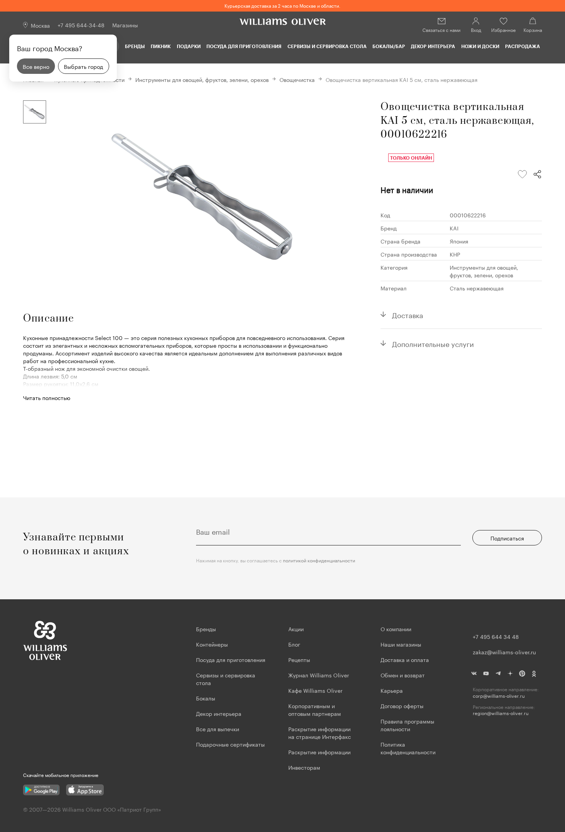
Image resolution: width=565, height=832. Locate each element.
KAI (454, 228)
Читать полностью (46, 397)
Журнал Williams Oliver (318, 674)
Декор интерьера (433, 46)
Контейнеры (212, 644)
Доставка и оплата (405, 659)
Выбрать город (83, 66)
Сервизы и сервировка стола (327, 46)
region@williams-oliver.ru (500, 713)
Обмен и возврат (403, 674)
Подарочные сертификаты (230, 744)
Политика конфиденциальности (408, 748)
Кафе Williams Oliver (315, 690)
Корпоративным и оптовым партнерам (314, 709)
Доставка (407, 314)
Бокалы (205, 698)
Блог (294, 644)
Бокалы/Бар (388, 46)
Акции (296, 628)
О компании (396, 628)
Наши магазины (401, 644)
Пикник (161, 46)
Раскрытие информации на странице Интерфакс (319, 732)
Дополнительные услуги (433, 343)
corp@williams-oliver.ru (499, 695)
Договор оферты (402, 705)
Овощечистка (297, 79)
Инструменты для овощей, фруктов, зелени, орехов (202, 79)
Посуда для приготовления (243, 46)
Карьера (392, 690)
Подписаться (507, 538)
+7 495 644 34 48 (496, 636)
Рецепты (299, 659)
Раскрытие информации (319, 751)
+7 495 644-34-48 (81, 24)
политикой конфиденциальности (319, 560)
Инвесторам (305, 767)
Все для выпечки (217, 728)
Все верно (36, 66)
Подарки (189, 46)
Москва (40, 25)
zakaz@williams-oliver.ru (504, 651)
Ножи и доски (480, 46)
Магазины (125, 24)
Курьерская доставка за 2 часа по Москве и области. (282, 5)
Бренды (135, 46)
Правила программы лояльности (407, 725)
